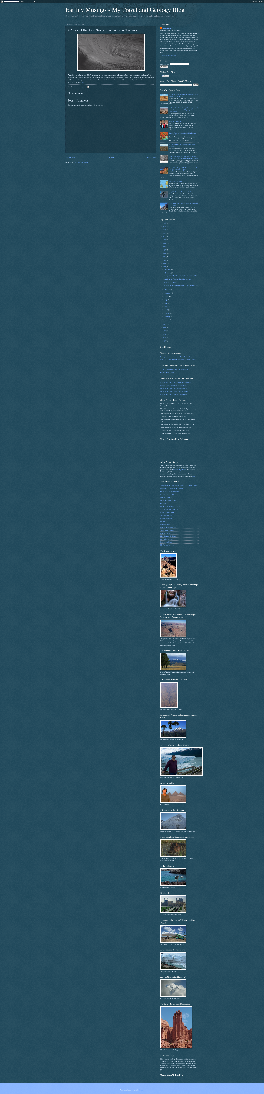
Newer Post (70, 157)
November (168, 273)
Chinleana (163, 521)
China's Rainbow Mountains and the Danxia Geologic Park (182, 134)
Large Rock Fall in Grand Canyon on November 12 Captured (183, 204)
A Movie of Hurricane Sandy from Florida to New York (181, 285)
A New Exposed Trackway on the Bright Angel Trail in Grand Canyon (183, 95)
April (166, 310)
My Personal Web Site (167, 545)
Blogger (141, 1090)
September (168, 293)
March (167, 313)
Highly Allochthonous (167, 512)
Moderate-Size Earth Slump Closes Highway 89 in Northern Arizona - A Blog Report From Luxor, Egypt (183, 109)
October (167, 290)
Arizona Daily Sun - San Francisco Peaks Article (175, 382)
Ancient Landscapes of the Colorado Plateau (174, 369)
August (167, 296)
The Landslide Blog (166, 515)
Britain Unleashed (165, 497)
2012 (164, 267)
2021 (164, 236)
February (167, 316)
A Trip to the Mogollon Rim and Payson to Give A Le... (181, 276)
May (166, 306)
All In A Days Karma (179, 470)
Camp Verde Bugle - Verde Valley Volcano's (174, 391)
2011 (164, 324)
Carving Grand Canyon (167, 372)
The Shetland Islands (175, 181)
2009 (164, 331)
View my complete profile (168, 55)
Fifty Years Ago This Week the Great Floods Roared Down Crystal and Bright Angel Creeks (183, 157)
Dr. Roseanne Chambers (167, 494)
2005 (164, 341)
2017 (164, 250)
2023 (164, 230)
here (82, 82)
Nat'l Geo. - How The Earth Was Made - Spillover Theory (178, 360)
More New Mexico (175, 121)
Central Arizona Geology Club (169, 491)
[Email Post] (88, 87)
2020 (164, 240)
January (167, 320)
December (168, 269)
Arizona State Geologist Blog (169, 509)
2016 (164, 253)
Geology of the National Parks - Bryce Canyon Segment (177, 357)
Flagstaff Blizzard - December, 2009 (180, 192)
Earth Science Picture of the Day (170, 506)
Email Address (165, 64)
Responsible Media (166, 542)
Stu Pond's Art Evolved (167, 539)
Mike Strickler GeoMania (168, 536)
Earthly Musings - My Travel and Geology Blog (125, 9)
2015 (164, 257)
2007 (164, 337)
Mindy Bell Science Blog (168, 500)
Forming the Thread (166, 518)
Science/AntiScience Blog (168, 527)
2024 (164, 226)
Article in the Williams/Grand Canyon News (178, 279)
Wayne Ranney (79, 87)
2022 (164, 233)
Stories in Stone (165, 524)
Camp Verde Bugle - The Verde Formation (173, 388)
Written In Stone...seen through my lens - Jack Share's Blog (178, 485)
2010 (164, 327)
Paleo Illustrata (165, 533)
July (166, 300)
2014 (164, 260)
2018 (164, 246)
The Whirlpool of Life (167, 530)
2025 (164, 223)
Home (111, 157)
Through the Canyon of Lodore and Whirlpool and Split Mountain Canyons (183, 169)
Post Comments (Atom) (81, 162)
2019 (164, 243)
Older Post (151, 157)
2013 (164, 263)
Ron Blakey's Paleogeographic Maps (171, 488)
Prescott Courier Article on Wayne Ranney (173, 385)
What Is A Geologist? (171, 282)
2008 (164, 334)
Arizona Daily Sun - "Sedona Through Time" (174, 394)
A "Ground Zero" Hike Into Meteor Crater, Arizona (182, 145)
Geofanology (164, 503)
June (166, 303)
